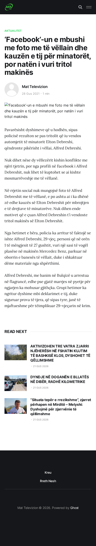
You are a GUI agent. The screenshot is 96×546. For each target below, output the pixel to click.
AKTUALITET (13, 30)
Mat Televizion (35, 86)
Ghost (74, 508)
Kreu (48, 472)
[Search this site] (80, 7)
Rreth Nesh (48, 481)
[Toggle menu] (89, 7)
